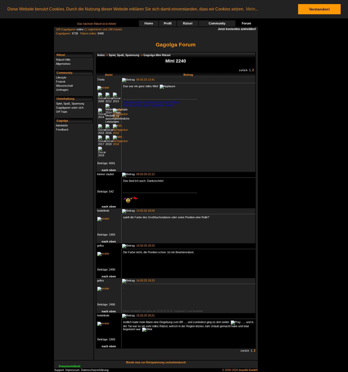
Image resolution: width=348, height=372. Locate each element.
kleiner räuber (105, 174)
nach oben (109, 170)
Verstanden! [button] (319, 9)
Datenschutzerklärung (95, 369)
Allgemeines (63, 63)
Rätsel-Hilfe (63, 59)
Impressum (72, 369)
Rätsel (187, 23)
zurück (243, 70)
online (80, 29)
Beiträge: (103, 163)
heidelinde (103, 210)
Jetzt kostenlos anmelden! (238, 29)
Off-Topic (62, 111)
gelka (100, 245)
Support (59, 369)
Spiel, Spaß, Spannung (70, 103)
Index (101, 55)
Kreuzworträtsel (69, 366)
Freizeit (60, 81)
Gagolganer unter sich (70, 107)
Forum (246, 23)
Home (148, 23)
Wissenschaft (64, 85)
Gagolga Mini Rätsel (156, 55)
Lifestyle (61, 77)
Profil (167, 23)
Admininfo (62, 125)
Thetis (101, 79)
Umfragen (62, 89)
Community (217, 23)
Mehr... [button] (252, 9)
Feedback (62, 129)
